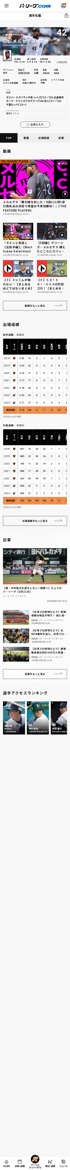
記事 (61, 138)
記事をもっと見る (35, 674)
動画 (26, 138)
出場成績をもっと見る (35, 521)
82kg (56, 72)
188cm (46, 72)
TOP (9, 138)
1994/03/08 (24, 72)
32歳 (36, 72)
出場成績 (43, 138)
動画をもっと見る (35, 305)
